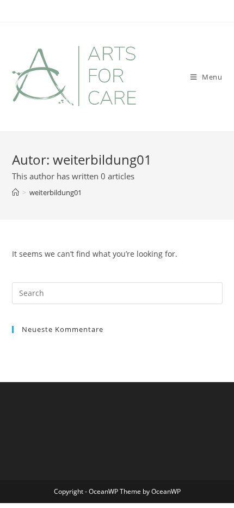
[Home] (15, 192)
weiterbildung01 (55, 192)
